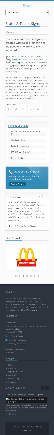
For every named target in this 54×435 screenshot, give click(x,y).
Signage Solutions (15, 372)
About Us (12, 368)
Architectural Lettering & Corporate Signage (25, 132)
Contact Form (17, 184)
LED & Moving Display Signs (22, 152)
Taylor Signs (10, 322)
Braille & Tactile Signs (20, 146)
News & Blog (13, 378)
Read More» (32, 310)
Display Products (18, 158)
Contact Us (12, 382)
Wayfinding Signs (18, 140)
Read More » (10, 414)
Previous (8, 32)
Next (46, 32)
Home (10, 365)
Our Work (12, 375)
